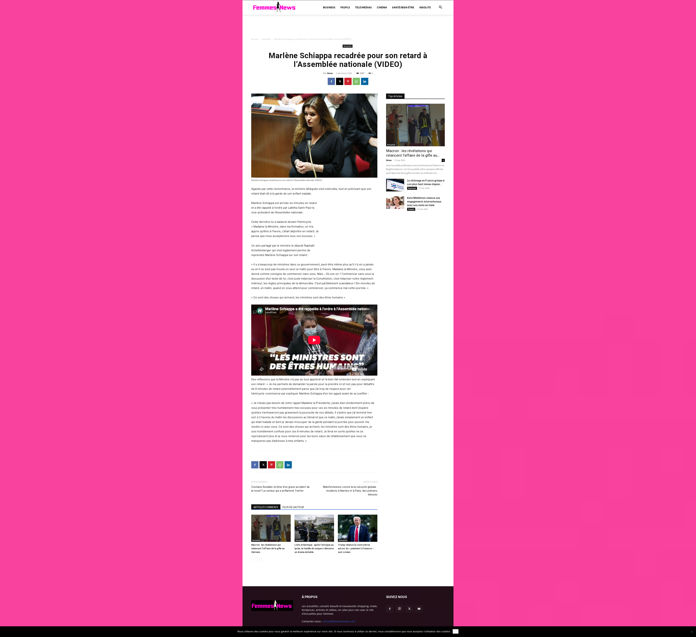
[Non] (691, 632)
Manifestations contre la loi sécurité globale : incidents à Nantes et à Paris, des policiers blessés (350, 490)
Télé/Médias (363, 7)
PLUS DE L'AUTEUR (293, 507)
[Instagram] (399, 608)
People (345, 7)
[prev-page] (253, 559)
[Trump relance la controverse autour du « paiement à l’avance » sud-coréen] (357, 528)
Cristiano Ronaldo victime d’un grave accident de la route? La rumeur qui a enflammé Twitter (280, 488)
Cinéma (382, 7)
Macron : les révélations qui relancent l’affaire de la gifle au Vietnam (268, 548)
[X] (339, 81)
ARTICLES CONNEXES (265, 507)
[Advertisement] (348, 46)
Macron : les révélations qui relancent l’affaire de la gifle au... (413, 153)
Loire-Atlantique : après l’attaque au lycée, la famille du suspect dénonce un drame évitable (314, 548)
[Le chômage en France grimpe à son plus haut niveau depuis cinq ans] (395, 185)
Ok (455, 631)
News (330, 73)
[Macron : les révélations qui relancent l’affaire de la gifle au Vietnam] (271, 528)
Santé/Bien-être (403, 7)
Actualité (256, 540)
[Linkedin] (364, 81)
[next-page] (259, 559)
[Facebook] (331, 81)
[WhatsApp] (356, 81)
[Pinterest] (348, 81)
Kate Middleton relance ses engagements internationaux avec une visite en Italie (424, 202)
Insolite (425, 7)
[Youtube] (419, 609)
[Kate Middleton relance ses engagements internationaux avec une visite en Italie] (395, 202)
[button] (440, 7)
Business (329, 7)
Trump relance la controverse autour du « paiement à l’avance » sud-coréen (355, 548)
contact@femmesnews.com (338, 621)
